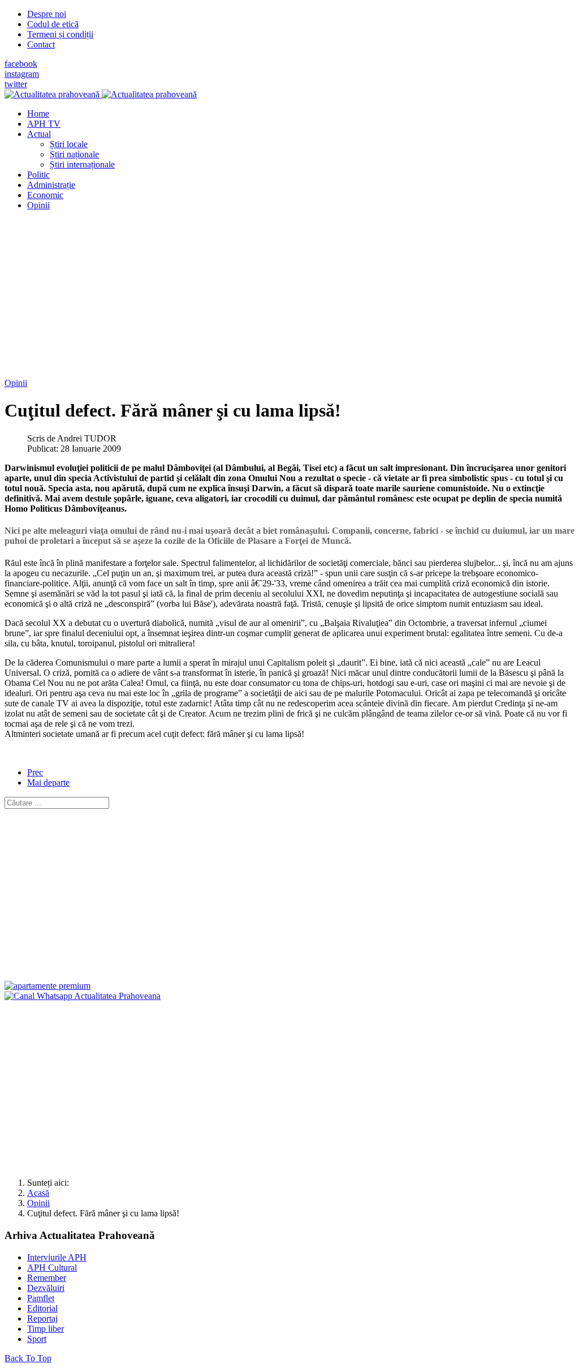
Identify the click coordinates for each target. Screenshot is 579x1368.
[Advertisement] (289, 299)
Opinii (16, 383)
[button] (39, 134)
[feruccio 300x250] (47, 985)
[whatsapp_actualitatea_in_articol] (83, 996)
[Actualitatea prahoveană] (101, 94)
